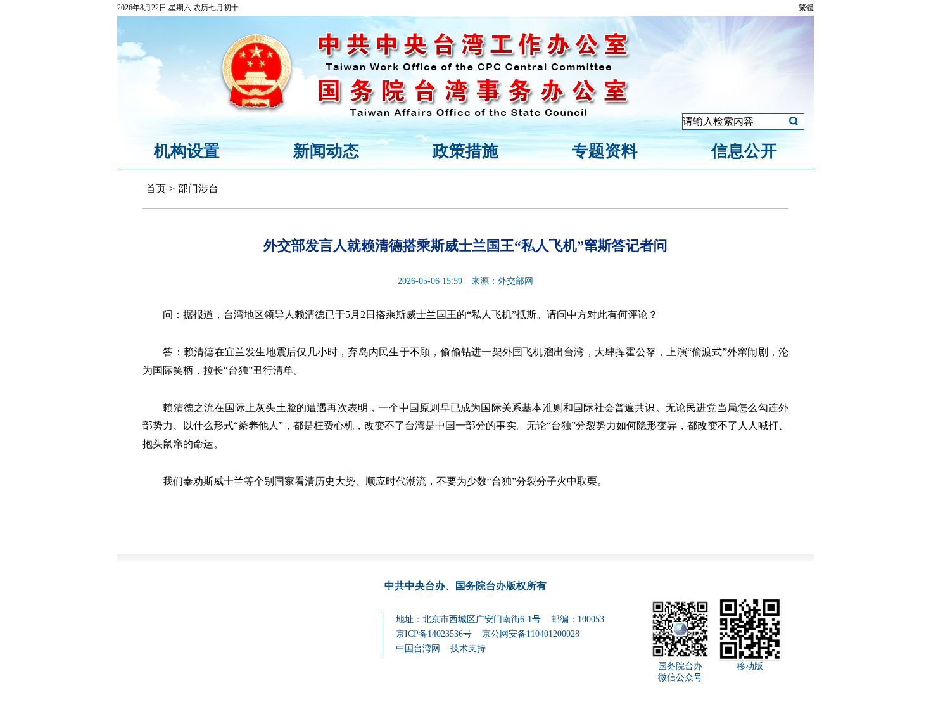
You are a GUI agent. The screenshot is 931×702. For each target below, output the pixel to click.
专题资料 (605, 151)
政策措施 (465, 151)
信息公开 (744, 151)
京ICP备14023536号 (434, 634)
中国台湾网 (418, 648)
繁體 (806, 7)
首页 (156, 188)
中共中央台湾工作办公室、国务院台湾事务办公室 (465, 59)
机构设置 (187, 151)
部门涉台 (198, 188)
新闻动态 (326, 151)
